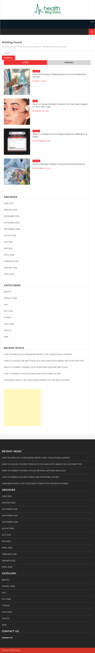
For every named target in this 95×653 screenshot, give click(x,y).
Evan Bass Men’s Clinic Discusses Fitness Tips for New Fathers (37, 380)
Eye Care (8, 311)
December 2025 (11, 216)
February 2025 (11, 261)
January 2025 (10, 268)
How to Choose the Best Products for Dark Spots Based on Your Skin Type (44, 361)
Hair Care (9, 324)
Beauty (7, 292)
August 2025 (10, 235)
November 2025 (12, 223)
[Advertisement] (22, 407)
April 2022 (9, 274)
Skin (35, 101)
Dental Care (10, 298)
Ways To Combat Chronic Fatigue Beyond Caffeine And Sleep (36, 367)
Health (36, 71)
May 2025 (8, 248)
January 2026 (10, 210)
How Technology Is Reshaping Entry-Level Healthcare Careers (38, 354)
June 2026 (8, 203)
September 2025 (12, 229)
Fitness (36, 161)
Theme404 (15, 650)
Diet (6, 305)
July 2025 (8, 242)
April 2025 (9, 255)
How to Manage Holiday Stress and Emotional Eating (58, 164)
